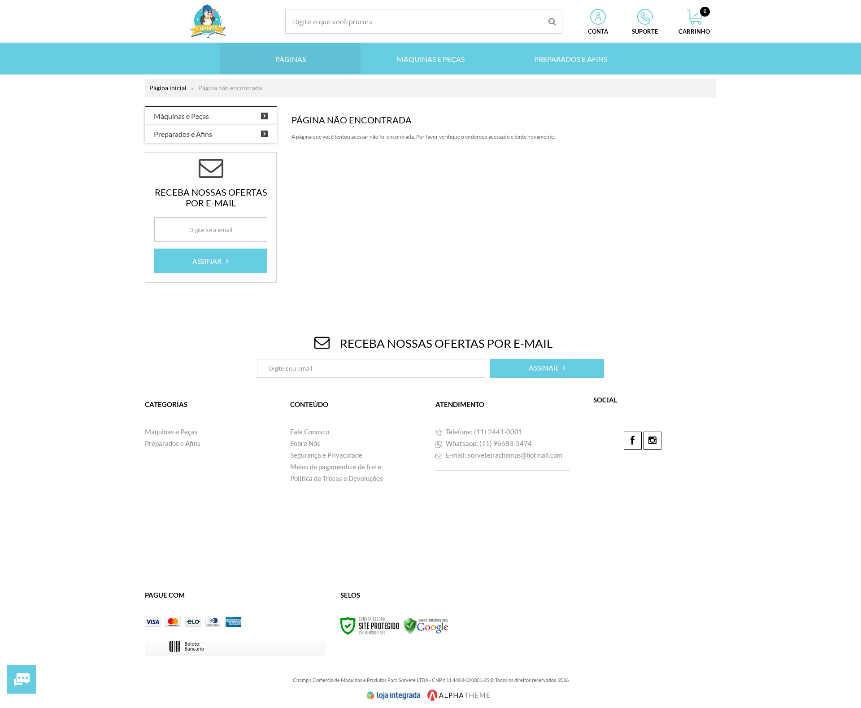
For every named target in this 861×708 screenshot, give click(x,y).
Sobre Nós (305, 443)
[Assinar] (210, 261)
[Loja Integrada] (394, 695)
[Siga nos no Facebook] (633, 441)
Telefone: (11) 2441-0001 (483, 432)
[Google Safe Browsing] (426, 625)
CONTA (598, 31)
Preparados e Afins (172, 443)
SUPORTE (645, 31)
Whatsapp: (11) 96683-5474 (488, 443)
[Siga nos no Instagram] (652, 441)
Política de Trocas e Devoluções (336, 478)
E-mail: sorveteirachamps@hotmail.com (503, 455)
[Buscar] (552, 21)
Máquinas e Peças (171, 432)
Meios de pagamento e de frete (335, 467)
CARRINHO (694, 22)
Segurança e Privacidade (326, 455)
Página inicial (168, 88)
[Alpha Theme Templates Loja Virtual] (458, 695)
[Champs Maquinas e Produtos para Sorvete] (207, 21)
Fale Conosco (309, 432)
